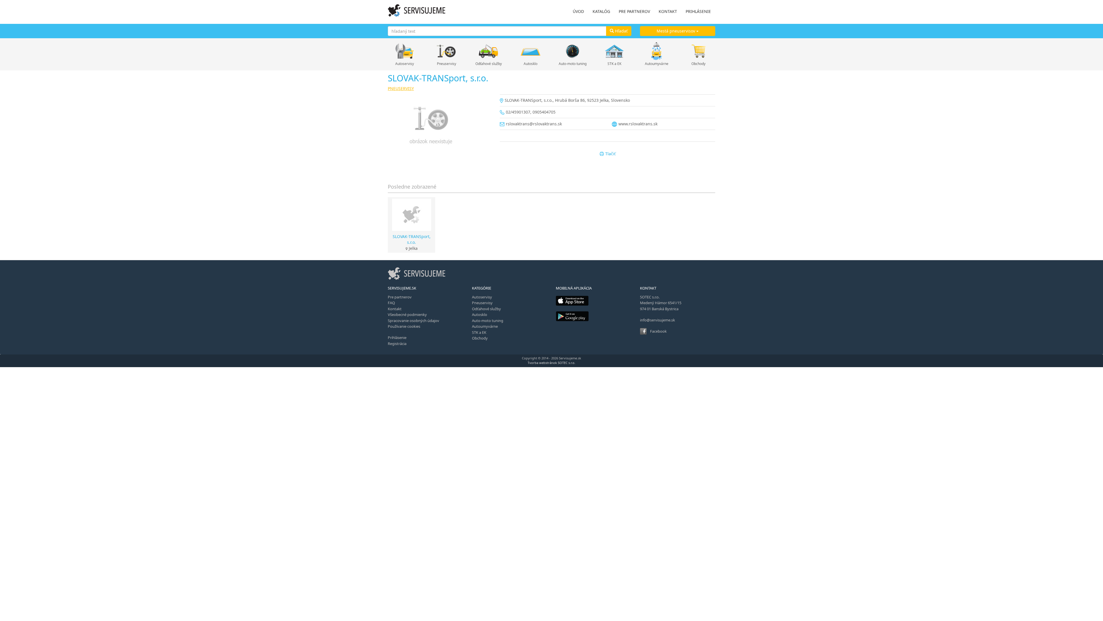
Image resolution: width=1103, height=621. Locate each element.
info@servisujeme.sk (657, 320)
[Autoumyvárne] (656, 51)
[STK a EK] (614, 51)
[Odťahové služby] (488, 51)
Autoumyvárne (656, 63)
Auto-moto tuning (573, 63)
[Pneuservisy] (446, 51)
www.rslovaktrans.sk (637, 123)
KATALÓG (601, 11)
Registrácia (397, 343)
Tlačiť (610, 153)
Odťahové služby (488, 63)
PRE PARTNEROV (634, 11)
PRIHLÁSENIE (698, 11)
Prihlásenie (397, 337)
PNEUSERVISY (401, 88)
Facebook (658, 331)
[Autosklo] (530, 51)
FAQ (391, 302)
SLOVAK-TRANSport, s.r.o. (412, 239)
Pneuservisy (446, 63)
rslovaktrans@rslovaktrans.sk (534, 123)
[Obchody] (698, 51)
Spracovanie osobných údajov (413, 320)
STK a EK (614, 63)
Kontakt (395, 308)
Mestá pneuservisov (676, 31)
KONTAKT (668, 11)
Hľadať (621, 31)
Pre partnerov (400, 297)
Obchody (698, 63)
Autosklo (530, 63)
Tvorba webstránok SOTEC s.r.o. (551, 363)
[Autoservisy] (404, 51)
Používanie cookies (404, 326)
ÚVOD (578, 11)
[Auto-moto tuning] (572, 51)
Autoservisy (404, 63)
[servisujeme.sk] (416, 10)
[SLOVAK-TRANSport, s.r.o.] (439, 126)
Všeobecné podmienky (407, 314)
